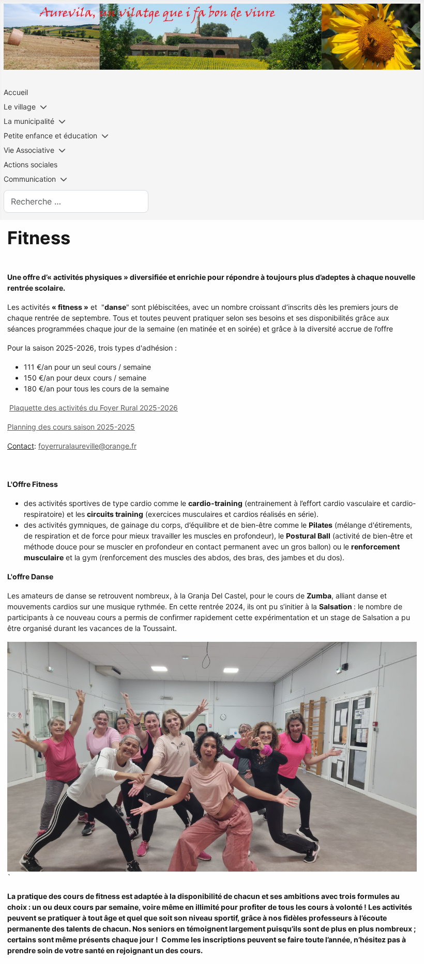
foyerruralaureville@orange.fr (87, 445)
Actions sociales (30, 164)
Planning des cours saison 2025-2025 (71, 426)
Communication (30, 179)
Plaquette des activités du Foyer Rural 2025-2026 (93, 407)
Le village (20, 106)
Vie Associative (29, 150)
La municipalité (29, 121)
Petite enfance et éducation (50, 135)
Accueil (16, 92)
